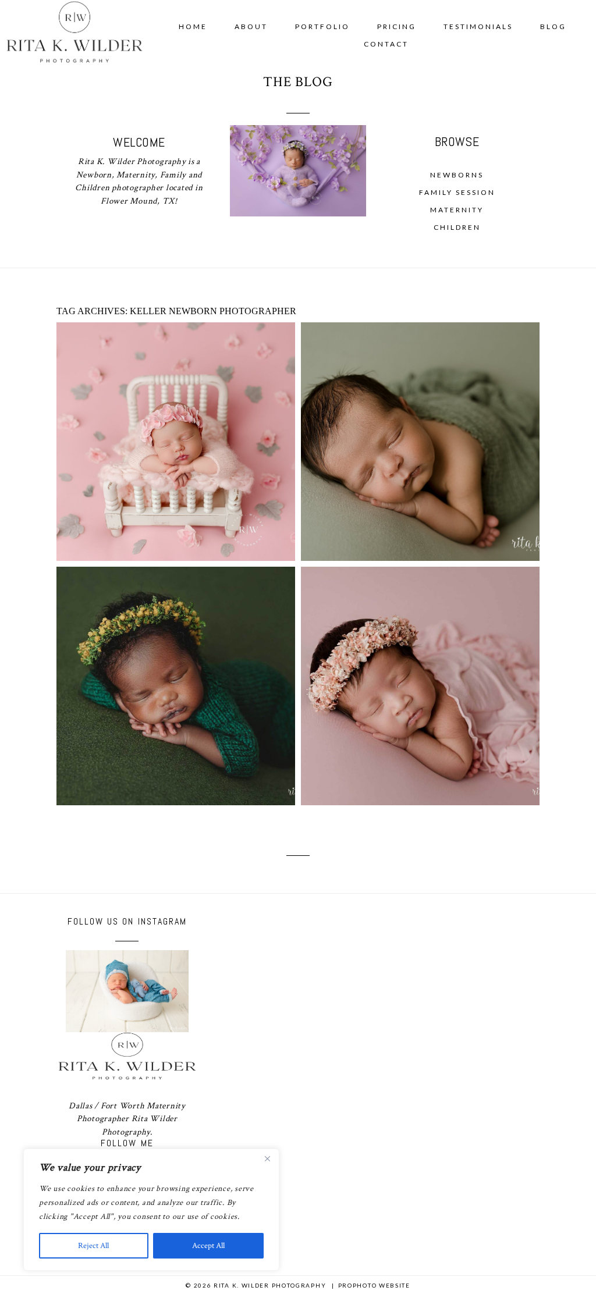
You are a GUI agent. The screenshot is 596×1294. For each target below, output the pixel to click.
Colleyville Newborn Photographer (419, 418)
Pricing (396, 26)
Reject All (93, 1245)
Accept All (208, 1245)
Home (193, 26)
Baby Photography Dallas (174, 418)
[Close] (267, 1158)
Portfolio (322, 26)
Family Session (457, 192)
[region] (151, 1210)
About (251, 26)
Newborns (457, 174)
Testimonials (478, 26)
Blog (553, 26)
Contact (386, 44)
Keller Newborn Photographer (419, 662)
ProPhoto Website (374, 1285)
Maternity (457, 209)
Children (457, 227)
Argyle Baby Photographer (174, 662)
